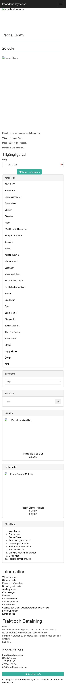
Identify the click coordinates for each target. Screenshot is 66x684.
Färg (4, 159)
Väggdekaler (11, 351)
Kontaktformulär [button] (34, 674)
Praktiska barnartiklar (15, 286)
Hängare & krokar (13, 235)
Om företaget (8, 592)
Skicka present (9, 589)
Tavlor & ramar (12, 325)
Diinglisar (9, 216)
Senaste (9, 412)
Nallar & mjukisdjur (14, 280)
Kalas (7, 248)
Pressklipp (7, 595)
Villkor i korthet (9, 576)
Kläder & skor (11, 261)
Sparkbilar (10, 299)
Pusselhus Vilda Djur (33, 453)
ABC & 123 (10, 184)
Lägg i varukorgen (30, 171)
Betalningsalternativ (11, 586)
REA (7, 364)
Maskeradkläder (12, 274)
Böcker (8, 209)
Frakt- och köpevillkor (12, 583)
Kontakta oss (8, 604)
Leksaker (9, 267)
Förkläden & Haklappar (16, 229)
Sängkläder (10, 319)
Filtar (7, 222)
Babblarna (10, 190)
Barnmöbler (10, 203)
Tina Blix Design (12, 331)
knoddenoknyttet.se (14, 4)
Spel (7, 306)
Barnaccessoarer (13, 196)
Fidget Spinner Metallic (33, 507)
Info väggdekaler (10, 601)
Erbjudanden (11, 466)
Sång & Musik (11, 312)
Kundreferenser (9, 598)
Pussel (8, 293)
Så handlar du (9, 580)
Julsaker (9, 241)
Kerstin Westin (12, 254)
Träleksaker (10, 338)
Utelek (8, 344)
